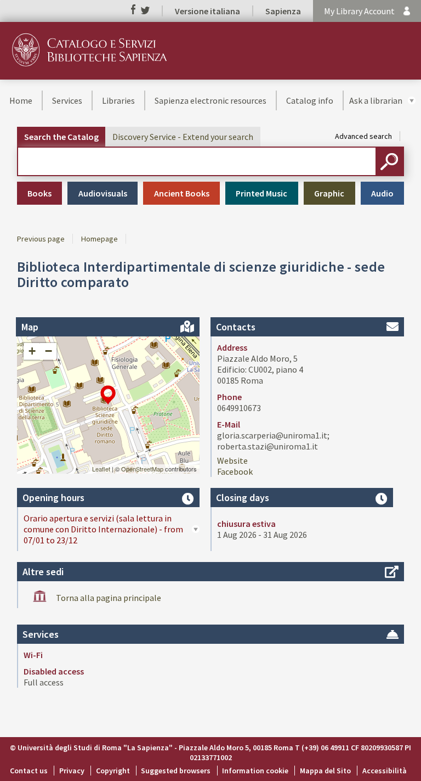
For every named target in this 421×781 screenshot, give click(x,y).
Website (232, 460)
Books (39, 193)
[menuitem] (21, 100)
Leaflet (101, 468)
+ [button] (32, 351)
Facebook (235, 471)
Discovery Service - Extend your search (182, 136)
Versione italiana (207, 10)
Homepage (99, 239)
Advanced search (363, 136)
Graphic (329, 193)
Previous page (41, 239)
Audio (382, 193)
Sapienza (283, 10)
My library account (359, 10)
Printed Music (261, 193)
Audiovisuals (102, 193)
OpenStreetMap (142, 468)
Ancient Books (181, 193)
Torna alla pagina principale (108, 597)
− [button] (48, 351)
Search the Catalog (61, 136)
